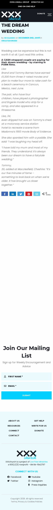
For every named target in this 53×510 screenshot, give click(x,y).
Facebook (15, 477)
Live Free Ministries (39, 461)
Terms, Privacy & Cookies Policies (26, 501)
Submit (26, 395)
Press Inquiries (39, 485)
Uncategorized (9, 40)
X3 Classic (9, 38)
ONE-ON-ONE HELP (26, 6)
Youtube (35, 477)
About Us (14, 421)
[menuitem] (19, 2)
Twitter (14, 481)
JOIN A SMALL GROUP (19, 2)
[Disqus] (26, 232)
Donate (41, 14)
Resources (14, 426)
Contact (14, 435)
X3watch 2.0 (37, 2)
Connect (14, 430)
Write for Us (39, 426)
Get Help (39, 421)
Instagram (37, 481)
